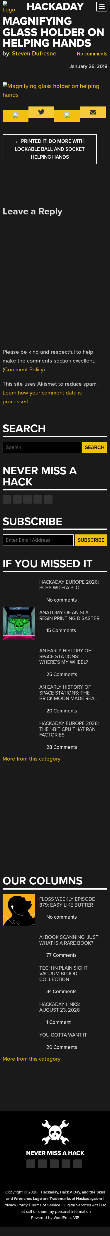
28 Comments (61, 747)
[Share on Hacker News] (23, 65)
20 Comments (61, 711)
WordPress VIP (66, 1217)
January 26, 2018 (88, 66)
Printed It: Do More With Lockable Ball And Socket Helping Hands (50, 149)
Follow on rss (37, 499)
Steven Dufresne (34, 53)
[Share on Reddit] (31, 65)
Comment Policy (23, 369)
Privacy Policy (16, 1205)
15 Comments (60, 630)
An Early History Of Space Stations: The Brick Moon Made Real (68, 693)
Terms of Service (45, 1205)
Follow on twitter (17, 499)
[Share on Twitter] (14, 65)
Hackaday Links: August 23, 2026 (59, 1007)
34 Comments (61, 991)
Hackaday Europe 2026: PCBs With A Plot (69, 585)
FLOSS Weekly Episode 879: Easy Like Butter (67, 902)
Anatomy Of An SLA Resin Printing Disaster (69, 615)
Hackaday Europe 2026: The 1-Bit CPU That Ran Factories (69, 729)
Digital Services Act (81, 1205)
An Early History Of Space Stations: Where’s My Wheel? (65, 656)
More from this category (31, 759)
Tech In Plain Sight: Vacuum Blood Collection (64, 974)
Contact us (48, 499)
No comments (91, 54)
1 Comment (58, 1022)
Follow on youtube (27, 499)
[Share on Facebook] (6, 65)
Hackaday (55, 6)
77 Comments (61, 955)
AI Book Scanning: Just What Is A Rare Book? (69, 940)
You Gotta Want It (63, 1035)
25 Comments (61, 674)
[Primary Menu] (101, 6)
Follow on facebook (7, 499)
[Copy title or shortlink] (40, 66)
